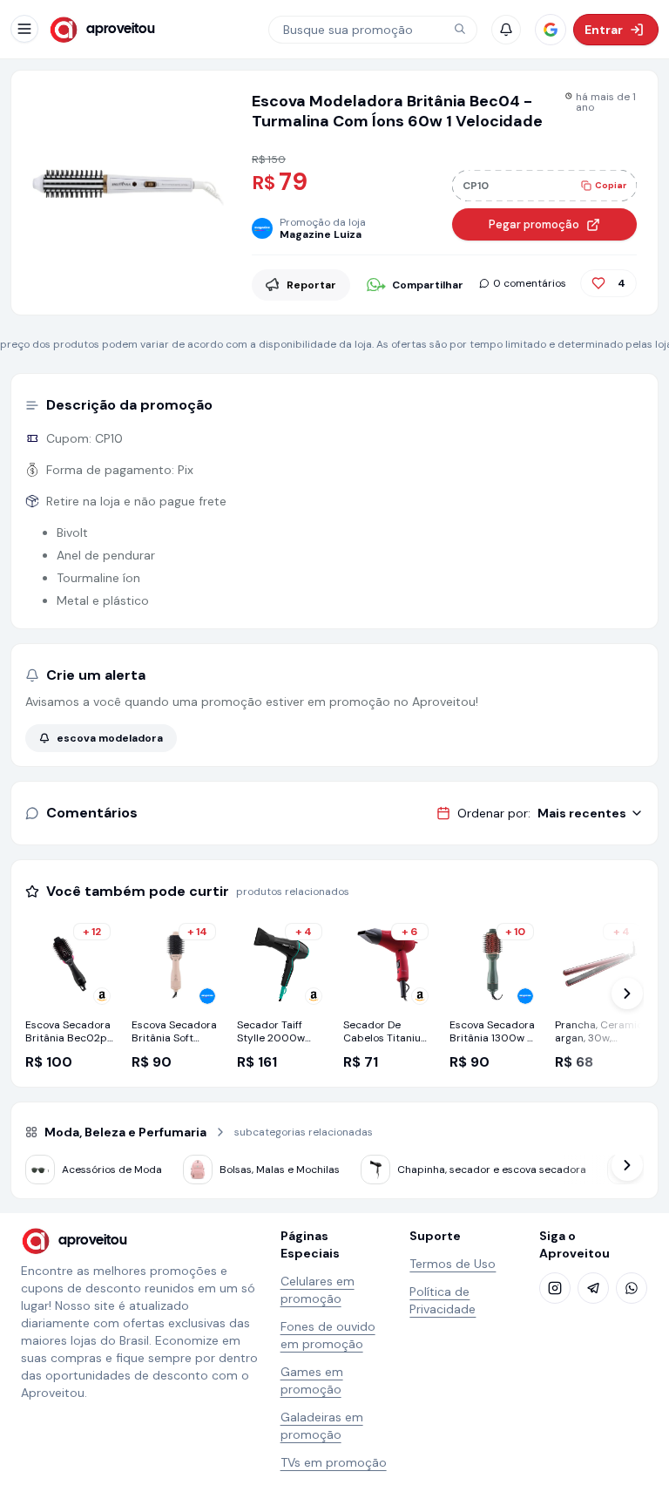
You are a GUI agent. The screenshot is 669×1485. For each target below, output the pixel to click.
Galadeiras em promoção (321, 1425)
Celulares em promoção (317, 1289)
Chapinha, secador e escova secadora (491, 1169)
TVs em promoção (333, 1462)
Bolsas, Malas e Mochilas (280, 1169)
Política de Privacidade (442, 1300)
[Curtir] (598, 283)
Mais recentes (581, 813)
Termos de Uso (452, 1263)
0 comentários (529, 283)
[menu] (24, 29)
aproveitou (120, 29)
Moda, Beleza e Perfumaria (125, 1132)
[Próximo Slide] (627, 993)
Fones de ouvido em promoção (327, 1335)
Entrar (604, 29)
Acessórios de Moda (112, 1169)
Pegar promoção (534, 224)
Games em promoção (311, 1380)
